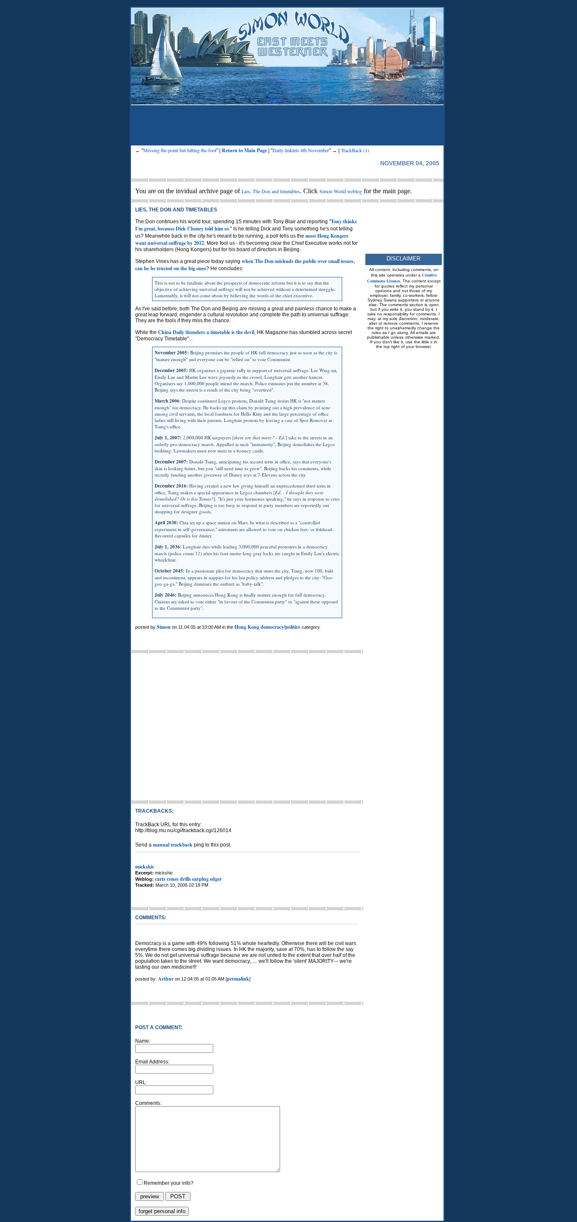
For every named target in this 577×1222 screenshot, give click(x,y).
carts (160, 878)
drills (185, 878)
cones (173, 878)
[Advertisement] (287, 126)
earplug (200, 878)
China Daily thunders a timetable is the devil (206, 332)
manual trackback (173, 844)
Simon (164, 626)
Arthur (166, 978)
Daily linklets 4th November (300, 150)
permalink (238, 978)
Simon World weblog (340, 191)
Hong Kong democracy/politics (268, 626)
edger (216, 878)
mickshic (144, 866)
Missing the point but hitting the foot (179, 150)
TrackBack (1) (355, 150)
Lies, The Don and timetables (271, 191)
